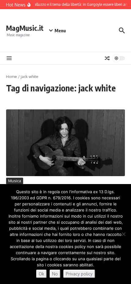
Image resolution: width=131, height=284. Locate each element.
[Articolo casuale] (107, 58)
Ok (41, 273)
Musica (14, 180)
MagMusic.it (25, 27)
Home (11, 76)
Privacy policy (79, 273)
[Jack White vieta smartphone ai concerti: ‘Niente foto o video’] (65, 142)
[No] (123, 234)
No (55, 273)
